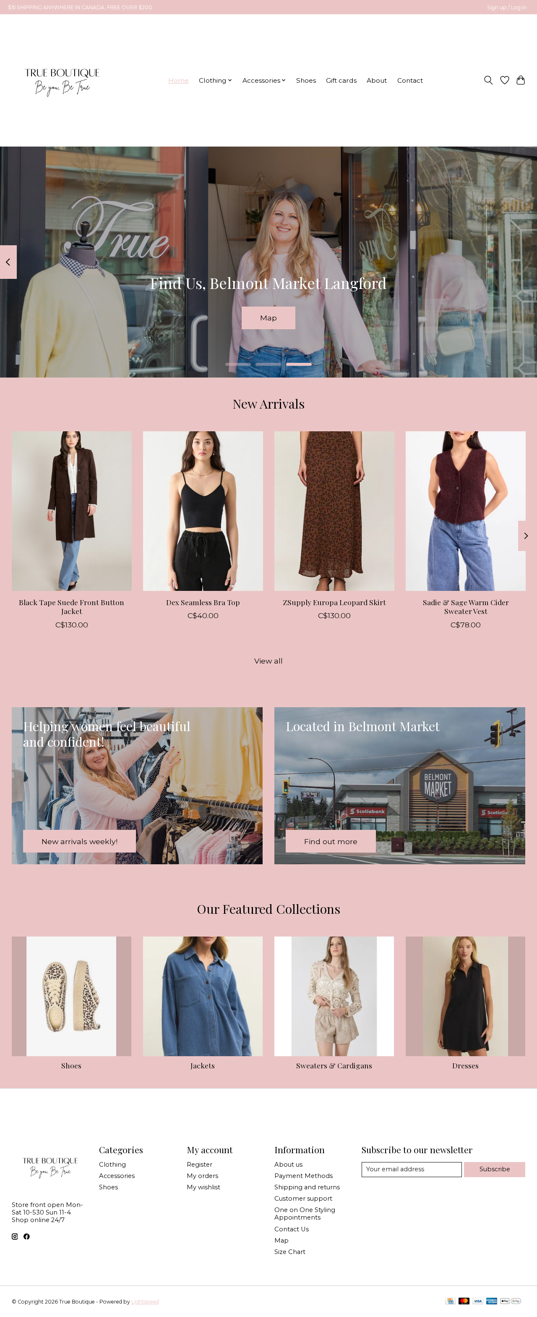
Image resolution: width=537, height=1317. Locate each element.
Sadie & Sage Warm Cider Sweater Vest (465, 606)
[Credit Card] (450, 1302)
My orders (202, 1176)
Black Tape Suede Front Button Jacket (71, 606)
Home (178, 80)
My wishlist (203, 1187)
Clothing (112, 1164)
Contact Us (291, 1229)
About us (288, 1164)
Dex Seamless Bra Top (203, 602)
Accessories (117, 1176)
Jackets (202, 1065)
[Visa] (477, 1302)
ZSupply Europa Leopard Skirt (334, 602)
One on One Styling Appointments (304, 1213)
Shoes (306, 80)
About (377, 80)
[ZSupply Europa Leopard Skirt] (334, 511)
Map (268, 317)
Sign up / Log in (507, 7)
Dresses (465, 1065)
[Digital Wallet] (511, 1302)
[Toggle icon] (488, 80)
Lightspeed (145, 1302)
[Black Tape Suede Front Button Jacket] (72, 511)
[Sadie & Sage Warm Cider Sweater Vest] (466, 511)
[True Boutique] (61, 80)
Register (199, 1164)
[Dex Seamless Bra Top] (203, 511)
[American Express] (491, 1302)
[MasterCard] (464, 1302)
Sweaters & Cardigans (334, 1065)
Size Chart (289, 1252)
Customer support (303, 1198)
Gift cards (341, 80)
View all (268, 660)
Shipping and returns (307, 1187)
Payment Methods (303, 1176)
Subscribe (495, 1169)
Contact (410, 80)
